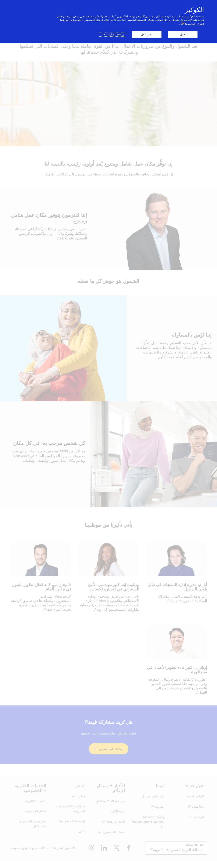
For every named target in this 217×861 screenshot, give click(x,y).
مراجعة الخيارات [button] (115, 34)
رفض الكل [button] (146, 34)
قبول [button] (182, 34)
